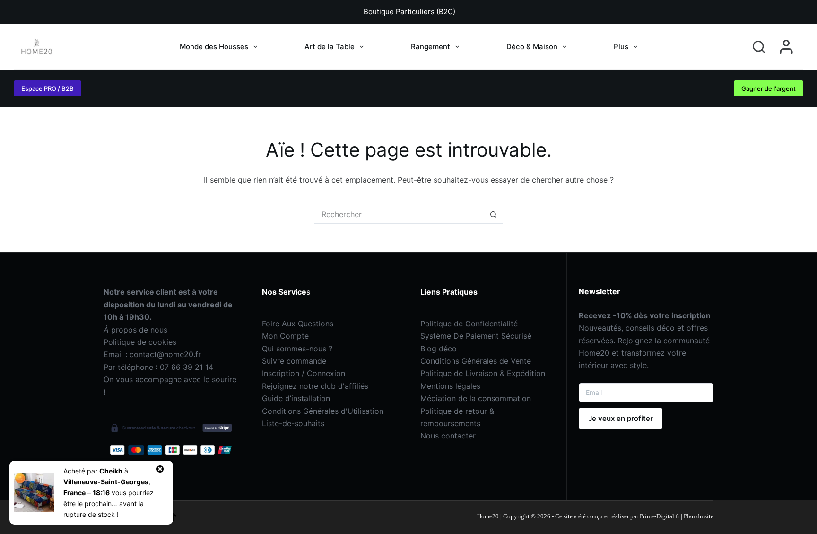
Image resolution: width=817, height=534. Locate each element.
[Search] (759, 47)
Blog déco (438, 348)
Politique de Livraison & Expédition (482, 373)
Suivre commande (294, 361)
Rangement (430, 46)
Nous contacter (448, 435)
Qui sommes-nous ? (297, 348)
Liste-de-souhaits (293, 423)
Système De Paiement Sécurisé (475, 336)
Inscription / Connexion (303, 373)
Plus (621, 46)
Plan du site (698, 516)
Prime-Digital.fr (658, 516)
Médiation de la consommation (475, 398)
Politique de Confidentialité (469, 323)
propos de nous (135, 329)
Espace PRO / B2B (47, 88)
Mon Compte (285, 336)
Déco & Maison (531, 46)
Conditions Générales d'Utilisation (322, 411)
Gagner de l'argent (768, 88)
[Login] (786, 47)
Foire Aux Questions (297, 323)
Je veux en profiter (620, 418)
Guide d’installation (296, 398)
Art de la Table (329, 46)
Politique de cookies (140, 342)
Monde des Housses (214, 46)
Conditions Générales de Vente (475, 361)
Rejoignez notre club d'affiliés (315, 386)
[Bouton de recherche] (493, 214)
